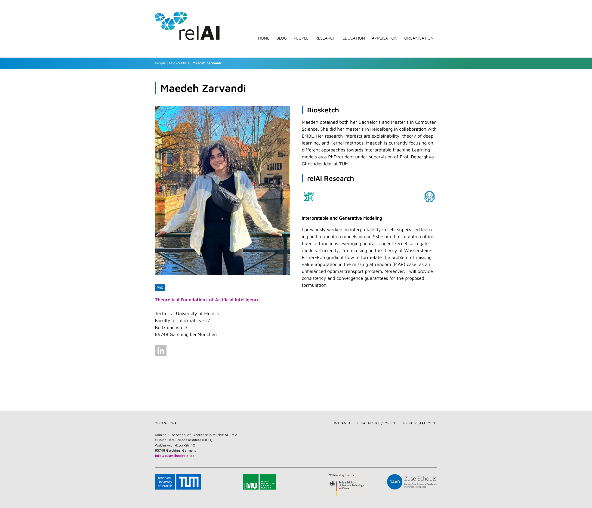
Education (353, 38)
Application (384, 38)
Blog (281, 38)
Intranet (342, 423)
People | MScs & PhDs (172, 63)
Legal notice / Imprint (377, 423)
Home (263, 38)
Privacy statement (420, 423)
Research (325, 38)
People (301, 38)
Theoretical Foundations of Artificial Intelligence (207, 299)
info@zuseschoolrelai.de (174, 456)
